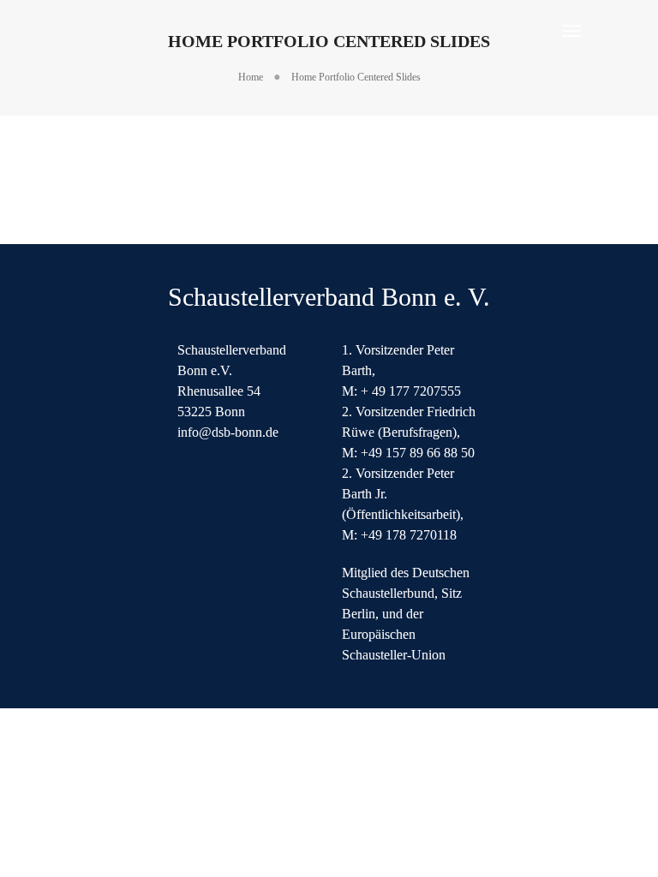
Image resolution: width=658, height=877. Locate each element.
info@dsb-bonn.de (227, 432)
